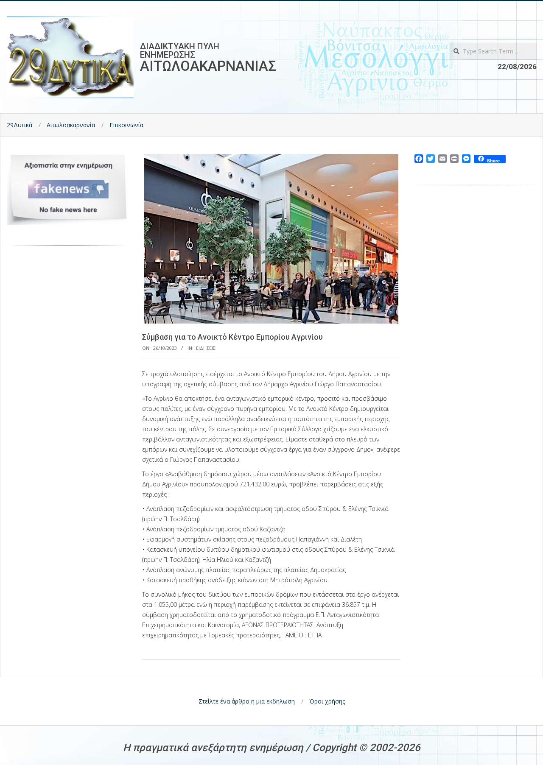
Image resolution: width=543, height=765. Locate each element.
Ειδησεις (206, 348)
